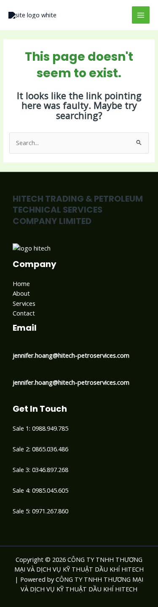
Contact (24, 313)
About (21, 293)
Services (24, 303)
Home (21, 283)
